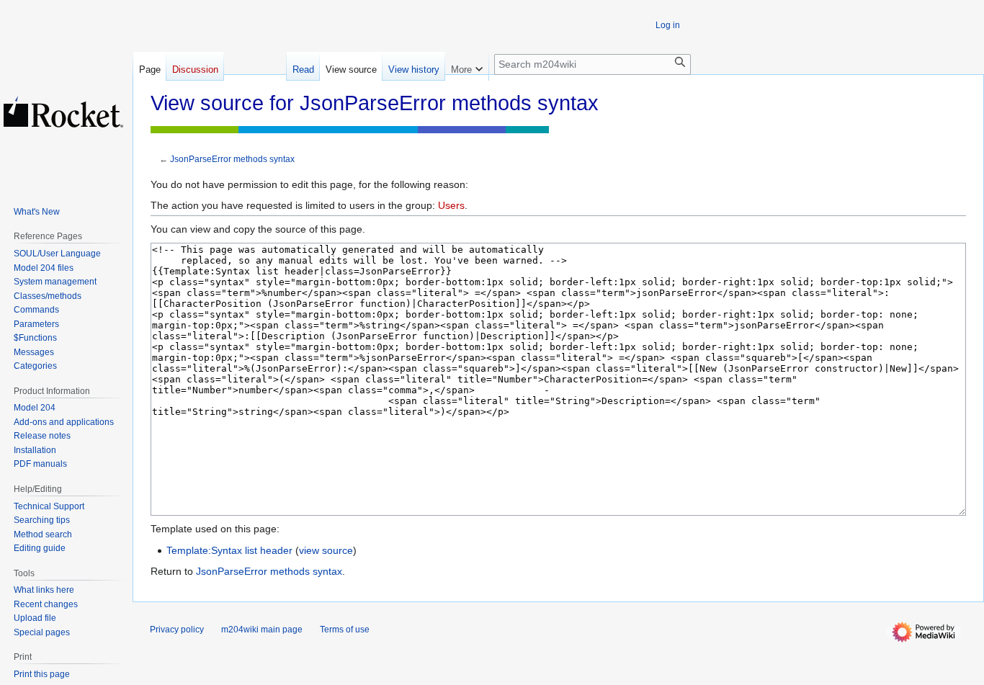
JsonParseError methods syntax (232, 159)
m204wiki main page (262, 629)
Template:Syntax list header (229, 550)
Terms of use (345, 629)
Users (451, 205)
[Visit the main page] (63, 111)
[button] (466, 66)
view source (326, 550)
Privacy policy (177, 629)
